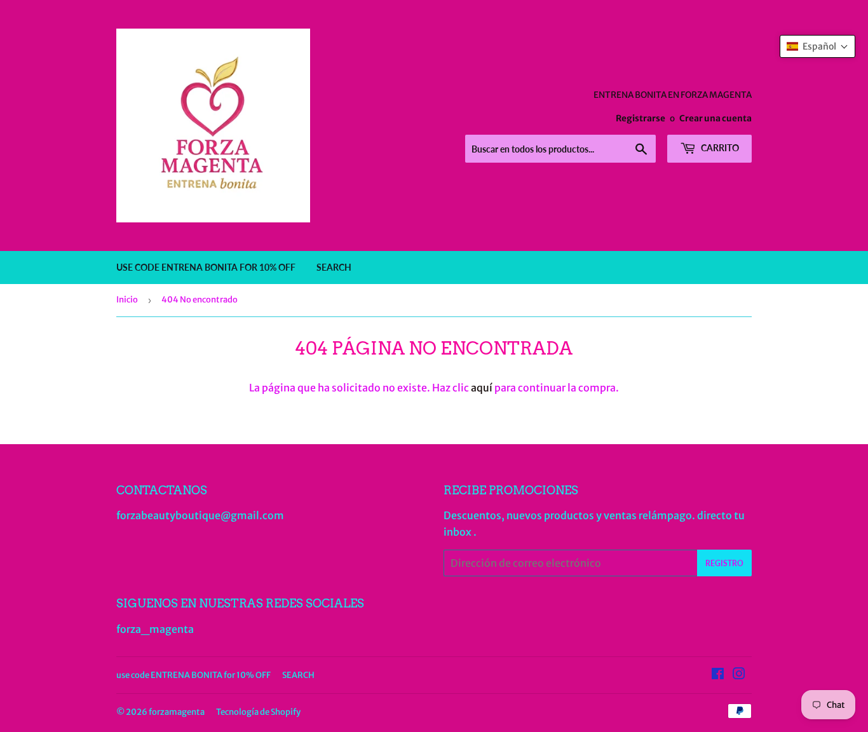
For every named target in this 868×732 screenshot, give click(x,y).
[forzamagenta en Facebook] (717, 674)
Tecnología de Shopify (258, 712)
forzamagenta (177, 712)
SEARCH (333, 267)
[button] (817, 46)
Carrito (719, 147)
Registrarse (640, 118)
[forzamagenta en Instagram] (739, 674)
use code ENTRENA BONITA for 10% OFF (205, 267)
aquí (481, 387)
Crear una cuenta (715, 118)
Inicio (127, 299)
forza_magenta (155, 629)
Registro (724, 563)
